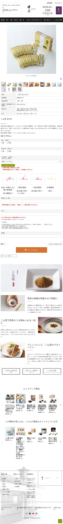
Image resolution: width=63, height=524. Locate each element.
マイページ (58, 3)
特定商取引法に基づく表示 (43, 508)
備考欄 (3, 233)
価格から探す (5, 489)
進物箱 (3, 19)
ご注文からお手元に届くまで (34, 19)
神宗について (17, 474)
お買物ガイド (30, 482)
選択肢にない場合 (5, 198)
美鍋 (11, 19)
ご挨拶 (16, 478)
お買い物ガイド (47, 19)
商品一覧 (21, 19)
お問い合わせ (57, 508)
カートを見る (59, 11)
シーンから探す (6, 491)
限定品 (16, 19)
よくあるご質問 (58, 19)
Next (60, 404)
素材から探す (5, 494)
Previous (2, 405)
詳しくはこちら (21, 104)
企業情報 (17, 486)
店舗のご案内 (18, 484)
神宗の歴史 (17, 481)
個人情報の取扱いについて (24, 508)
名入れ (3, 210)
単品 (7, 19)
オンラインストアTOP (6, 508)
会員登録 (49, 3)
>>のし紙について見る (8, 165)
